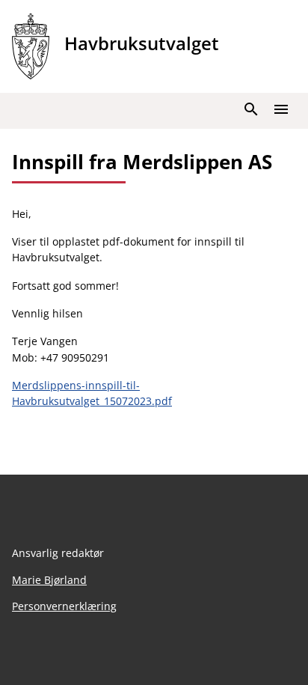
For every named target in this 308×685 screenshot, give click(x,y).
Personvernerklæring (64, 606)
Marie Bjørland (49, 580)
